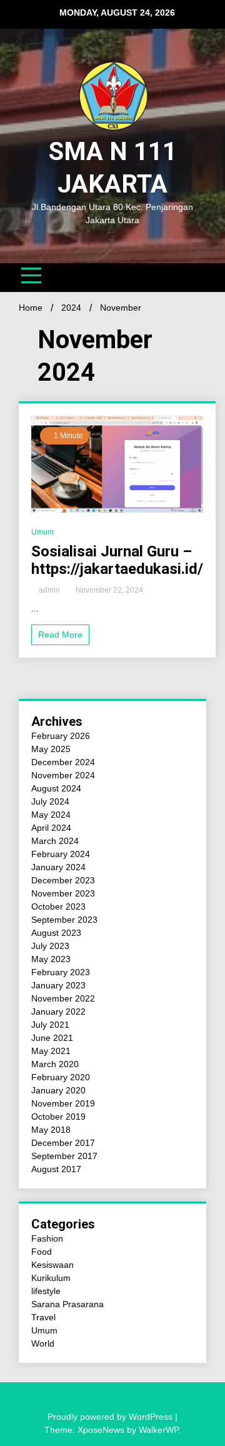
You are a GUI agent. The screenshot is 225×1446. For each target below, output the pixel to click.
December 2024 (63, 762)
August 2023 (56, 933)
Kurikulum (51, 1278)
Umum (42, 532)
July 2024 (50, 801)
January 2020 (58, 1090)
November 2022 (63, 998)
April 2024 (51, 828)
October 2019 (58, 1117)
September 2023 (64, 920)
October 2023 (58, 906)
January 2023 (58, 985)
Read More (60, 635)
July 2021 (50, 1025)
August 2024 (56, 788)
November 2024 (63, 775)
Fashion (47, 1238)
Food (41, 1252)
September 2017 (64, 1156)
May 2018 (51, 1130)
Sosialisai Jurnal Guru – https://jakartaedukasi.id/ (117, 560)
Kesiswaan (52, 1265)
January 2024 (58, 867)
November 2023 (63, 893)
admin (49, 590)
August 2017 (56, 1169)
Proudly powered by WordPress (111, 1417)
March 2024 (55, 841)
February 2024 (60, 854)
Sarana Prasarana (67, 1304)
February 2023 (60, 972)
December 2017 (63, 1143)
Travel (43, 1317)
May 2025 (51, 749)
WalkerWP (158, 1430)
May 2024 (51, 815)
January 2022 (58, 1012)
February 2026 (60, 736)
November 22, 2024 (108, 590)
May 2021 (51, 1051)
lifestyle (46, 1291)
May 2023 (51, 959)
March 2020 (55, 1064)
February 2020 (60, 1077)
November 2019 (63, 1103)
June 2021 (52, 1038)
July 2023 (50, 946)
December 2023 (63, 880)
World (42, 1343)
